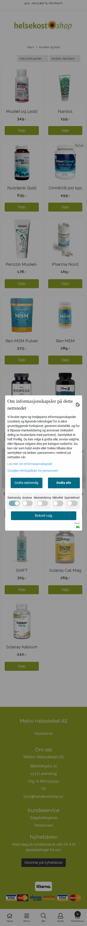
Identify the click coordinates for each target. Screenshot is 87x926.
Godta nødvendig (26, 482)
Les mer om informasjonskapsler (29, 464)
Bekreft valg (43, 515)
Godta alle (63, 482)
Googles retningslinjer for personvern (32, 470)
